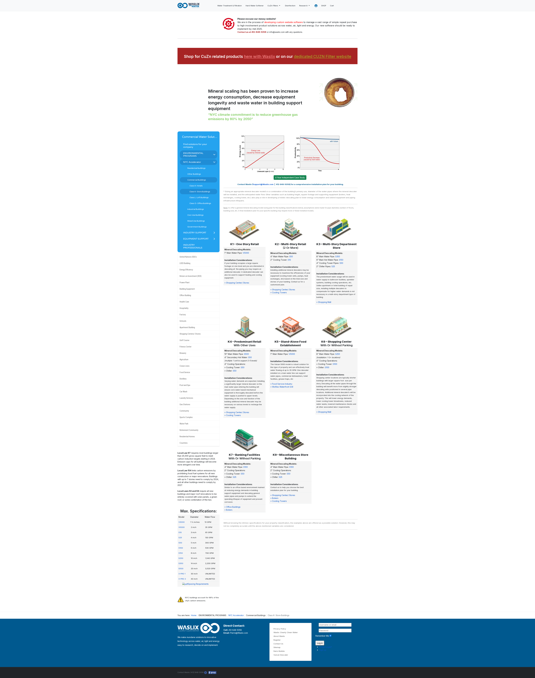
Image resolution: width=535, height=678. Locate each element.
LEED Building (185, 263)
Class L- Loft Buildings (199, 197)
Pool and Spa (185, 385)
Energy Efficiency (186, 269)
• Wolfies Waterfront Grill (281, 387)
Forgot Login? (325, 647)
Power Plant (184, 282)
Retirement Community (189, 430)
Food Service (185, 372)
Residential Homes (187, 436)
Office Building (185, 295)
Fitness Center (185, 346)
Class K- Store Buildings (199, 192)
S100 (335, 364)
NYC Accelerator (192, 162)
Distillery (183, 379)
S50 (291, 256)
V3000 (181, 522)
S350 (337, 256)
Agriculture (184, 359)
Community (184, 411)
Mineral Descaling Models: (237, 249)
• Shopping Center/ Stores (236, 283)
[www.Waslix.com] (188, 5)
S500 (246, 354)
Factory (183, 314)
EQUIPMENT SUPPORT (196, 238)
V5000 (246, 253)
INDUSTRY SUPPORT (194, 232)
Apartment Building (187, 327)
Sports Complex (186, 417)
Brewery (183, 353)
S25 (333, 266)
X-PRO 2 (182, 579)
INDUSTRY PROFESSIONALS (192, 246)
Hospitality (184, 308)
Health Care (184, 301)
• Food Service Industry (281, 384)
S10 (289, 260)
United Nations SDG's (188, 257)
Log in (320, 643)
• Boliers (228, 510)
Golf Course (184, 340)
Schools (183, 321)
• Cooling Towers (278, 292)
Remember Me (322, 636)
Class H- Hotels (196, 186)
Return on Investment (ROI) (190, 276)
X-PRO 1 (181, 574)
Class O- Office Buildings (200, 203)
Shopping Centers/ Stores (190, 334)
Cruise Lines (184, 366)
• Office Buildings (232, 507)
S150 (341, 260)
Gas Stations (185, 404)
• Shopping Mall (323, 302)
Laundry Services (186, 398)
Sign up (322, 650)
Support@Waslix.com (263, 184)
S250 (337, 354)
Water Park (184, 423)
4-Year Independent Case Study (290, 177)
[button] (274, 5)
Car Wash (183, 391)
